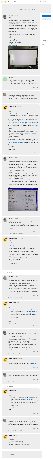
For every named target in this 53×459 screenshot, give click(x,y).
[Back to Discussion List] (2, 2)
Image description (12, 45)
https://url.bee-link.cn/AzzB (25, 123)
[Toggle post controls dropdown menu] (37, 71)
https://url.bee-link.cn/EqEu (30, 133)
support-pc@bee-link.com (31, 311)
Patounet (12, 108)
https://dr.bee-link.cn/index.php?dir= (17, 142)
